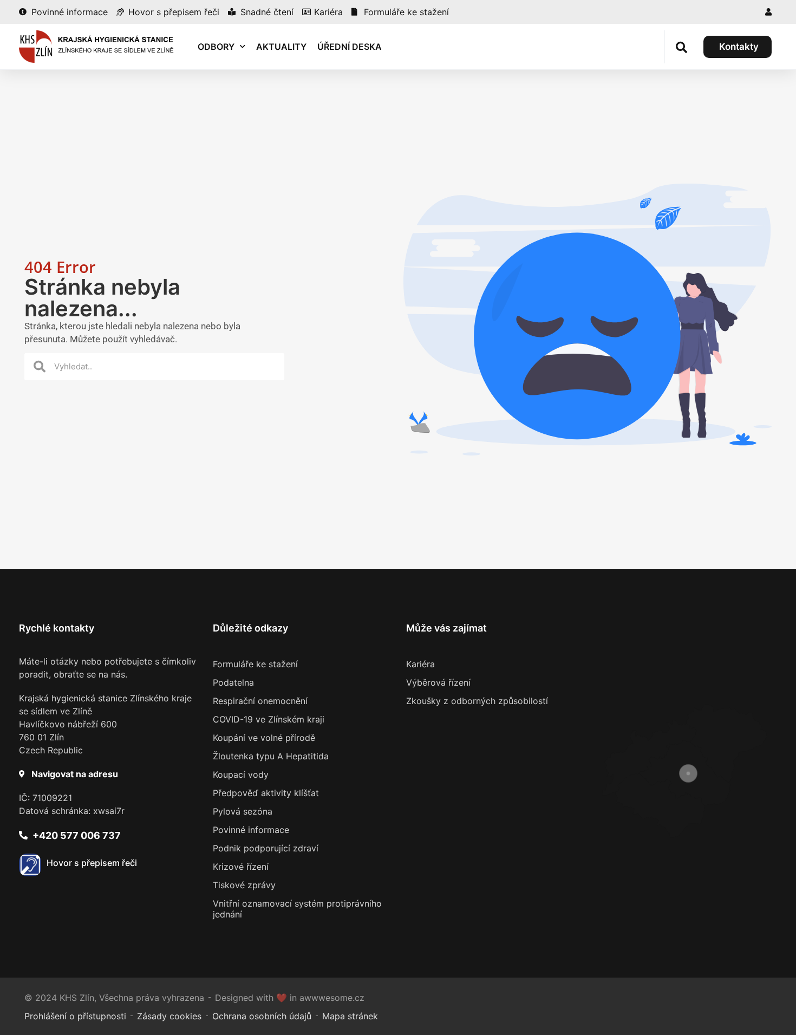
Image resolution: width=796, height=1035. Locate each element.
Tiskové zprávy (244, 885)
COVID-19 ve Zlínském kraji (268, 719)
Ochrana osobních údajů (672, 1016)
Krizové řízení (241, 866)
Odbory (216, 46)
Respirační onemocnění (260, 700)
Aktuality (281, 46)
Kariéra (420, 664)
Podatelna (233, 682)
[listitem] (660, 805)
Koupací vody (241, 774)
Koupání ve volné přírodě (264, 737)
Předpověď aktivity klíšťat (266, 792)
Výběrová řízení (438, 682)
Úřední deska (349, 46)
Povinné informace (251, 829)
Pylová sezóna (242, 811)
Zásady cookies (606, 1016)
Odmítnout (646, 991)
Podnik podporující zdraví (265, 848)
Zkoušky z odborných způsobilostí (477, 700)
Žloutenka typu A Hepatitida (271, 756)
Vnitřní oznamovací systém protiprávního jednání (297, 909)
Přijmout (558, 991)
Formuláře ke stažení (255, 664)
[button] (774, 899)
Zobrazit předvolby (736, 991)
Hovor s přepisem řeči (92, 862)
